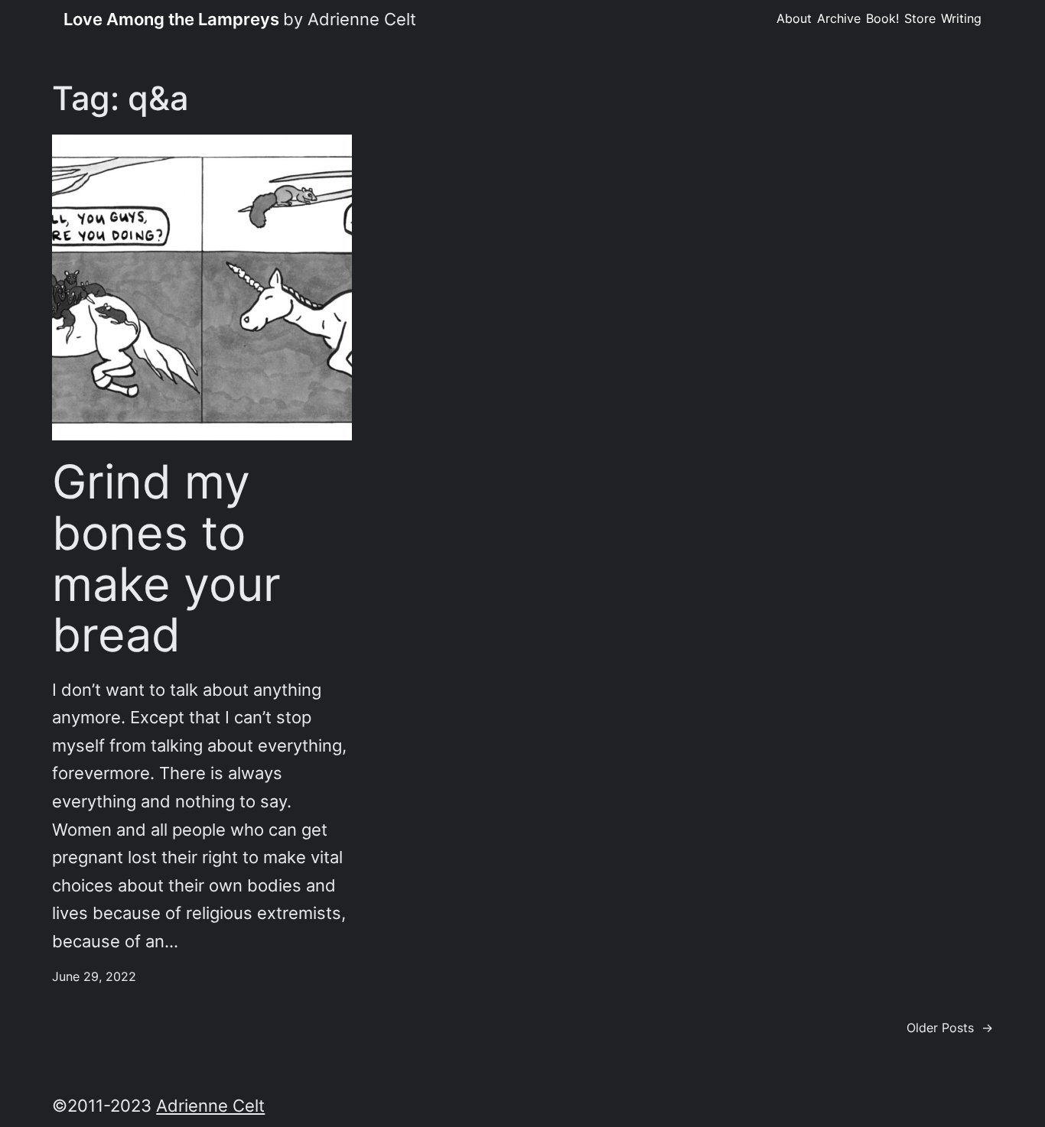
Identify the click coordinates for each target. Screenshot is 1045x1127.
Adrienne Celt (210, 1106)
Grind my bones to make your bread (166, 558)
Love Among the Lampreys (171, 19)
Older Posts (950, 1028)
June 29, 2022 (94, 976)
